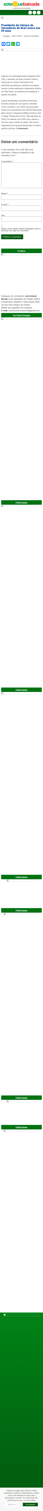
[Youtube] (38, 12)
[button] (13, 12)
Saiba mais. (12, 1504)
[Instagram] (34, 12)
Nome (4, 193)
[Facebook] (30, 12)
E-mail (4, 204)
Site (3, 215)
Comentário (7, 161)
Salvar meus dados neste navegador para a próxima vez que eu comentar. (20, 229)
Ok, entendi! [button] (30, 1504)
